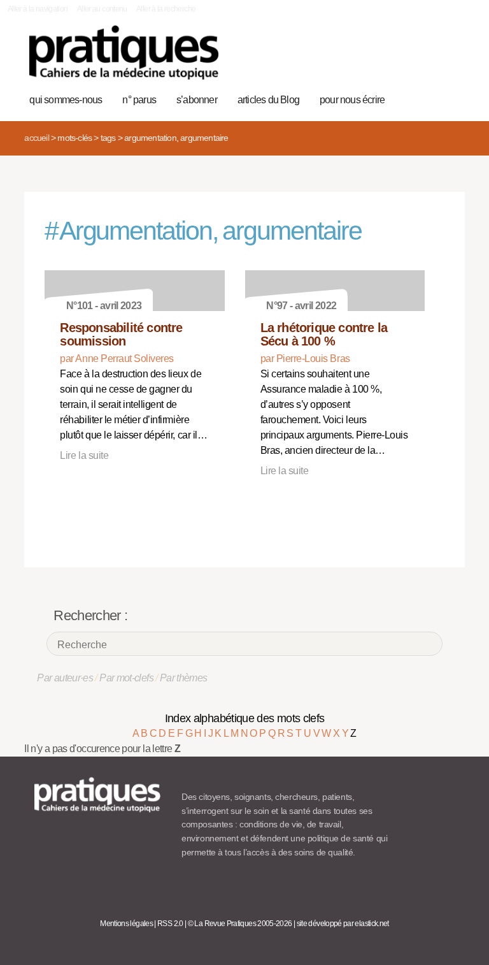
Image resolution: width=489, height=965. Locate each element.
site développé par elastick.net (343, 923)
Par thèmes (184, 677)
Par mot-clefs (126, 677)
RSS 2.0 (170, 923)
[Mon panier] (409, 59)
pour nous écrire (352, 99)
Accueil (36, 138)
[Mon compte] (429, 59)
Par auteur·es (65, 677)
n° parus (139, 99)
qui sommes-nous (65, 99)
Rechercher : (90, 615)
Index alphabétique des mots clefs (245, 718)
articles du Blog (268, 99)
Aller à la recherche (165, 8)
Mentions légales (126, 923)
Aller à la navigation (38, 8)
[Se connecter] (448, 59)
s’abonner (196, 99)
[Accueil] (123, 52)
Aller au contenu (102, 8)
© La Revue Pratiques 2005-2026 (240, 923)
